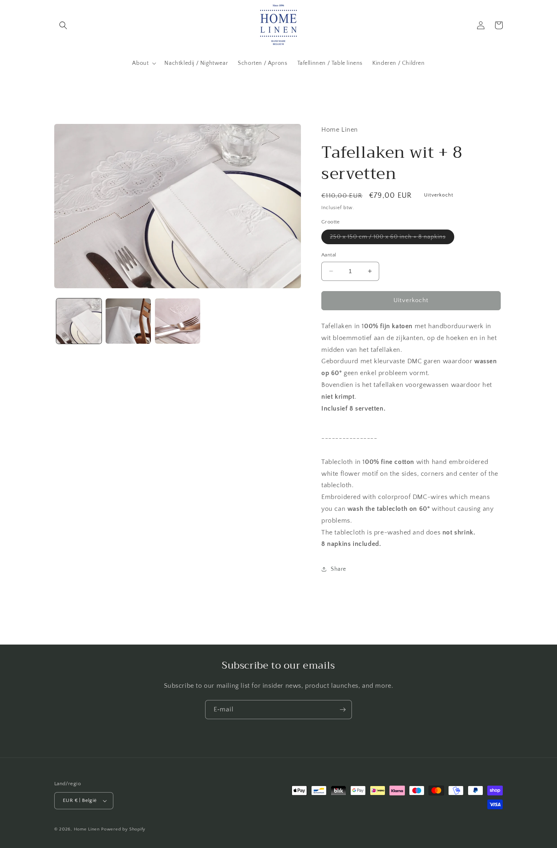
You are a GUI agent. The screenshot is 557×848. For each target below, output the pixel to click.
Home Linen (87, 829)
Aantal (328, 255)
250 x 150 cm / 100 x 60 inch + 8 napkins (392, 238)
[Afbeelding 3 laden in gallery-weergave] (177, 321)
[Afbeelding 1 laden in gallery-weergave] (79, 321)
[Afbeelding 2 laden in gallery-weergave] (128, 321)
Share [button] (338, 569)
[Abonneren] (342, 709)
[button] (63, 25)
